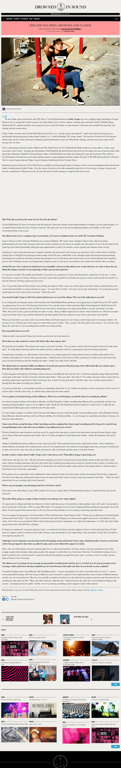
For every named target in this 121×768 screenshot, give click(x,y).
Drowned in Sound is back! (37, 637)
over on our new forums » (71, 28)
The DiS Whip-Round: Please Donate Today (14, 724)
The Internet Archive (69, 31)
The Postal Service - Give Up (38, 699)
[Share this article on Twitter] (7, 599)
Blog (31, 19)
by (10, 109)
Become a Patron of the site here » (23, 599)
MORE (115, 684)
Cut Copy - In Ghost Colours (100, 699)
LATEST (3, 630)
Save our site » (60, 14)
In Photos (24, 19)
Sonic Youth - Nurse (35, 724)
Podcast (37, 19)
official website (97, 590)
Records (9, 19)
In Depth (17, 19)
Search (116, 19)
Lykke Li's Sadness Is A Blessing (102, 662)
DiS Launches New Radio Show (11, 699)
